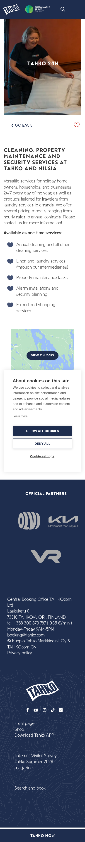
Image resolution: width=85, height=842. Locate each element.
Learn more (20, 416)
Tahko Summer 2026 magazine (34, 765)
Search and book (30, 788)
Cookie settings (42, 456)
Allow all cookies (42, 431)
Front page (24, 724)
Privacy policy (19, 653)
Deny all (42, 443)
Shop (19, 729)
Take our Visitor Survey (36, 756)
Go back (23, 125)
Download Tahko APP (34, 735)
